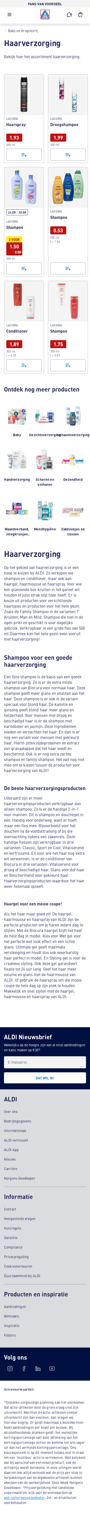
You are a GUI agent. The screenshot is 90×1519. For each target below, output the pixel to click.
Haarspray (24, 118)
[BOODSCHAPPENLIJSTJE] (81, 15)
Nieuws (10, 1159)
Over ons (11, 1111)
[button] (9, 16)
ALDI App (11, 1149)
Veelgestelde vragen (20, 1218)
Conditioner (24, 327)
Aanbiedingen (15, 1306)
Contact (10, 1208)
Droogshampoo (68, 118)
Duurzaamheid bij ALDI (22, 1275)
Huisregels (13, 1227)
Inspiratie (12, 1325)
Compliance (13, 1247)
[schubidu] (24, 1369)
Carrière (10, 1168)
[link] (24, 118)
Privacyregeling (16, 1256)
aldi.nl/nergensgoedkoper (24, 1497)
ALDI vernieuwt (16, 1140)
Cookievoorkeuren (18, 1266)
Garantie (11, 1237)
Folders (10, 1335)
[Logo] (45, 15)
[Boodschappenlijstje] (24, 155)
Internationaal (15, 1130)
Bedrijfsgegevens (18, 1120)
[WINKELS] (69, 15)
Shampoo (24, 221)
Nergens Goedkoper (19, 1178)
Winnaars (11, 1315)
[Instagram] (10, 1369)
